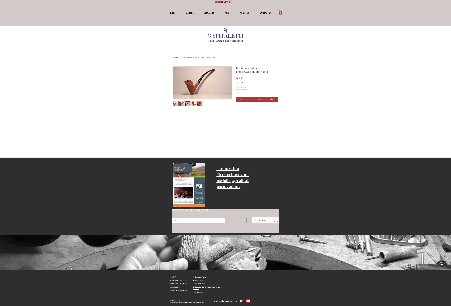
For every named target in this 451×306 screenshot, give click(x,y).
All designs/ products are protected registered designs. (187, 302)
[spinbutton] (241, 87)
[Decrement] (237, 87)
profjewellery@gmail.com (226, 301)
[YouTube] (248, 301)
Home (175, 58)
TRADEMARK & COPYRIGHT (178, 291)
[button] (189, 13)
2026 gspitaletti (176, 301)
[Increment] (245, 87)
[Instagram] (241, 301)
